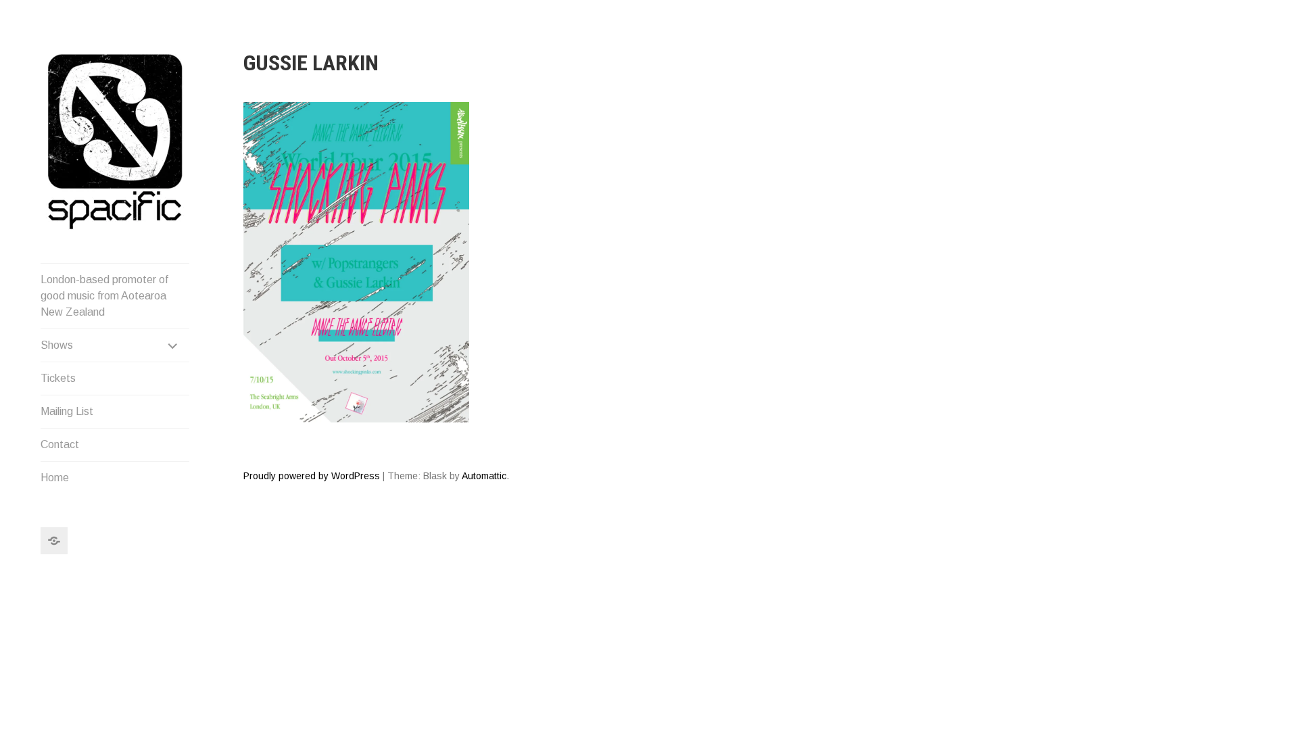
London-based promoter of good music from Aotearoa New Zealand (104, 296)
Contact (60, 444)
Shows (57, 345)
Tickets (58, 378)
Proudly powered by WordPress (311, 475)
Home (55, 477)
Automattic (484, 475)
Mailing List (67, 411)
